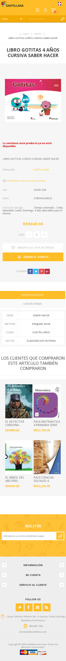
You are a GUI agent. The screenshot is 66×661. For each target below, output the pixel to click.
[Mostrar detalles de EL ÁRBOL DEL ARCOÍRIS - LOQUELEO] (18, 457)
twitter (36, 271)
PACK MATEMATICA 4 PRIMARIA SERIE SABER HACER (47, 425)
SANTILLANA (41, 169)
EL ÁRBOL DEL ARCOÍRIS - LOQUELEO (14, 481)
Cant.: (22, 234)
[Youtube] (38, 607)
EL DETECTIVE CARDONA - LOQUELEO (14, 425)
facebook (30, 271)
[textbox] (41, 18)
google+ (47, 271)
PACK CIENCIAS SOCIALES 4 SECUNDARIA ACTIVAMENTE (44, 482)
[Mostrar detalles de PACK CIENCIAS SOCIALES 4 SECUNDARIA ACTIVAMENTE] (47, 457)
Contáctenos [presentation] (32, 303)
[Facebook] (29, 607)
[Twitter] (20, 607)
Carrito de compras (53, 10)
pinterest (41, 271)
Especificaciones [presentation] (32, 295)
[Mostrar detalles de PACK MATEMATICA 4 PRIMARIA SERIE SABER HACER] (47, 401)
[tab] (32, 295)
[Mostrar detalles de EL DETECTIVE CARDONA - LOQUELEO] (18, 401)
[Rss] (47, 607)
